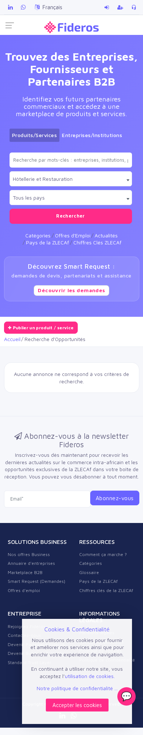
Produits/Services (34, 135)
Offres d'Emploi (73, 235)
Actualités (106, 235)
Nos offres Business (29, 554)
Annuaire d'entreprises (31, 563)
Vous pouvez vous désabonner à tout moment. (84, 476)
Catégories (38, 235)
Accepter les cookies (77, 705)
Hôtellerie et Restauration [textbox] (43, 179)
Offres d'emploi (24, 590)
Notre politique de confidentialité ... (77, 688)
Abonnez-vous (115, 498)
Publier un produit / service (42, 327)
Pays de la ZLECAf (47, 242)
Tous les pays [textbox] (29, 197)
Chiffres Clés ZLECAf (97, 242)
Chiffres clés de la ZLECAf (106, 590)
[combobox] (71, 178)
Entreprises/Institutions (92, 135)
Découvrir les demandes (71, 290)
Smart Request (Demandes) (36, 581)
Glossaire (89, 572)
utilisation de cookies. (90, 676)
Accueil (12, 339)
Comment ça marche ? (103, 554)
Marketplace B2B (25, 572)
